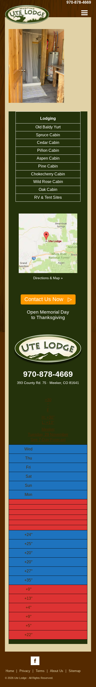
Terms (40, 671)
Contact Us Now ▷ (48, 299)
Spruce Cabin (48, 135)
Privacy (24, 671)
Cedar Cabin (48, 142)
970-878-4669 (78, 2)
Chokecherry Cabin (48, 174)
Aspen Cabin (48, 158)
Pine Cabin (48, 166)
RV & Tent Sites (48, 197)
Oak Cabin (48, 189)
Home (10, 671)
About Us (56, 671)
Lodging (48, 118)
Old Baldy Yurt (48, 127)
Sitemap (74, 671)
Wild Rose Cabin (48, 182)
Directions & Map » (48, 278)
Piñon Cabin (48, 150)
